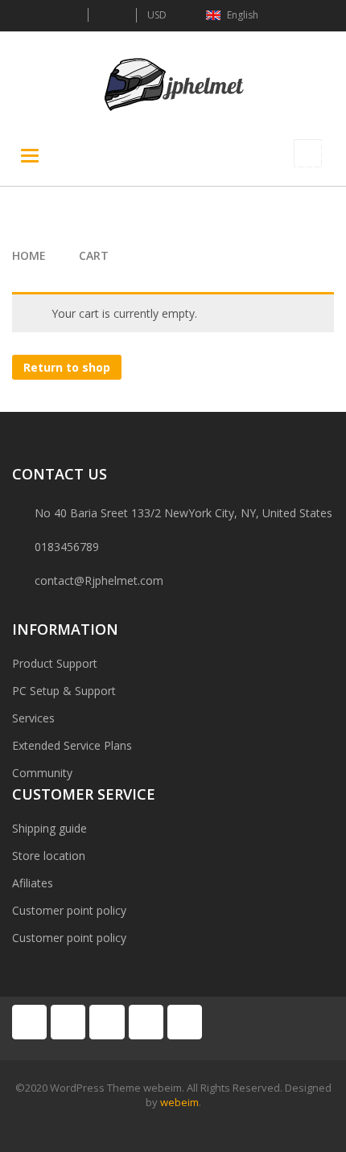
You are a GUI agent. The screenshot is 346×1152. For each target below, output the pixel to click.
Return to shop (66, 367)
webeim (179, 1102)
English (242, 15)
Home (29, 255)
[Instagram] (184, 1022)
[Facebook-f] (29, 1022)
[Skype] (146, 1022)
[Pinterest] (106, 1022)
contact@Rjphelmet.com (99, 580)
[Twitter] (68, 1022)
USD (157, 15)
